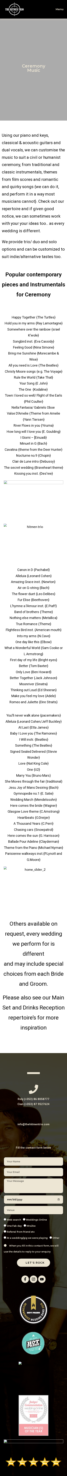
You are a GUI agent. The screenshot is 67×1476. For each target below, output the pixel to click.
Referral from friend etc (21, 1231)
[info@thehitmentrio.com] (33, 1115)
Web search (14, 1219)
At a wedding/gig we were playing (27, 1238)
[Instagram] (33, 1279)
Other (55, 1238)
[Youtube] (42, 1279)
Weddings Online (36, 1219)
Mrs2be (31, 1225)
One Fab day (14, 1225)
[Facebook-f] (25, 1279)
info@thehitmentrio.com (33, 1124)
